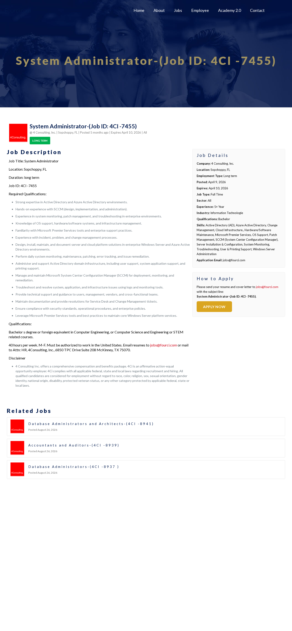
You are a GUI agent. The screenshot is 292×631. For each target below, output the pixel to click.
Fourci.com (18, 10)
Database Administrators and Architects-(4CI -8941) (91, 424)
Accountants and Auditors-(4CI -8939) (74, 445)
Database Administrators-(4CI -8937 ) (73, 467)
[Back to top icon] (270, 621)
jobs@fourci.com (163, 345)
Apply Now (214, 306)
